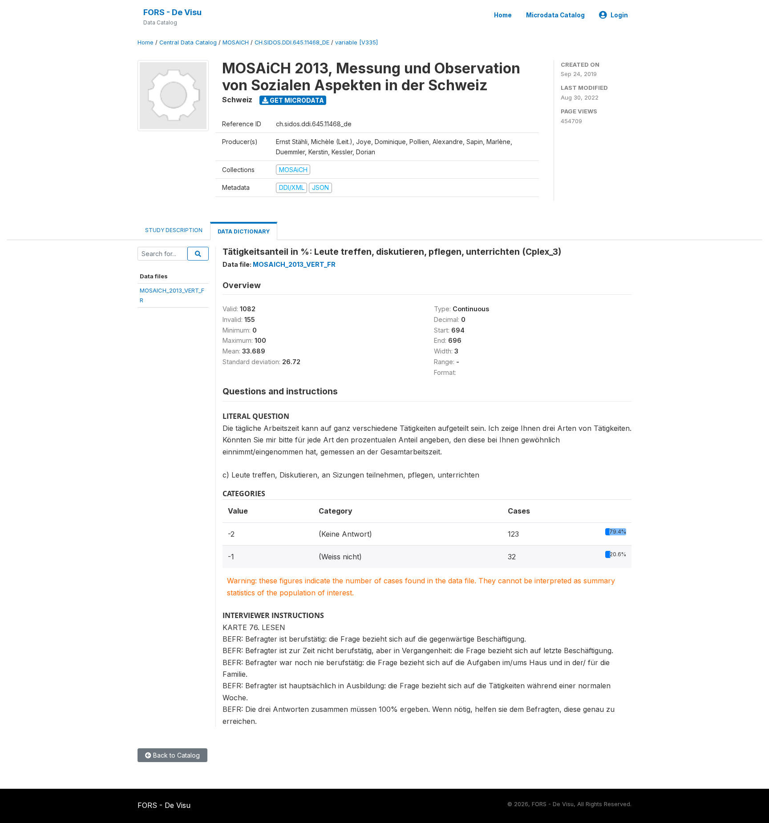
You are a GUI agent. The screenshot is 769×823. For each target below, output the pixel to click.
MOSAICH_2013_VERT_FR (294, 264)
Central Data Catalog (188, 42)
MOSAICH (236, 42)
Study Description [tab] (173, 230)
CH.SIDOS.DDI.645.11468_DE (292, 42)
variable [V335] (356, 42)
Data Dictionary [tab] (244, 231)
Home (503, 15)
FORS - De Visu (172, 12)
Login (619, 15)
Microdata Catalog (555, 15)
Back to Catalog (175, 755)
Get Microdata (296, 100)
